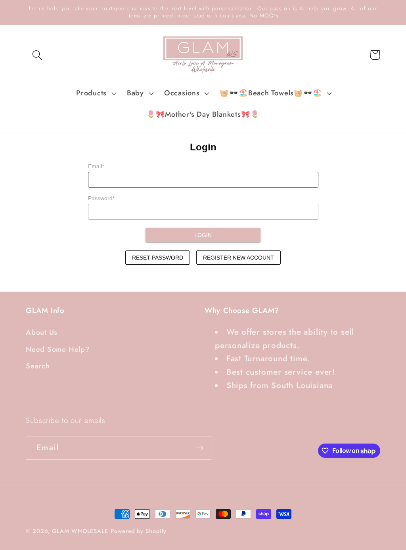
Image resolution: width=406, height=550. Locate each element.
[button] (37, 55)
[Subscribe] (199, 448)
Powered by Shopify (139, 531)
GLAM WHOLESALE (80, 531)
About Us (41, 332)
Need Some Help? (58, 349)
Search (38, 366)
